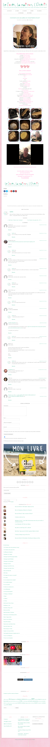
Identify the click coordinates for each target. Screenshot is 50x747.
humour (9, 701)
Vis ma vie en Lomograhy (8, 637)
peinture (11, 703)
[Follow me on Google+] (22, 482)
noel (4, 703)
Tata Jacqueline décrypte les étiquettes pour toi (12, 633)
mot (39, 701)
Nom (5, 417)
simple (29, 703)
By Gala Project (6, 545)
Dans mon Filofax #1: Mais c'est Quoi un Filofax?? (24, 513)
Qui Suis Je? (9, 10)
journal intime (17, 701)
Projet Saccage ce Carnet (8, 628)
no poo (6, 703)
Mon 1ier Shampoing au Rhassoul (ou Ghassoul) (23, 510)
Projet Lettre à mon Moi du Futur (9, 624)
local (23, 701)
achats (5, 699)
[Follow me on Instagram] (27, 482)
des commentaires (8, 723)
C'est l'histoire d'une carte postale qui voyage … (12, 547)
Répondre (10, 229)
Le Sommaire (20, 12)
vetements (39, 703)
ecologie (39, 699)
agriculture (7, 699)
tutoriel (36, 703)
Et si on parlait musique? (8, 582)
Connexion (6, 719)
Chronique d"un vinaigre (8, 554)
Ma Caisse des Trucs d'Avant (8, 603)
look (24, 701)
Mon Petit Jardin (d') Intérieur (9, 612)
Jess (9, 258)
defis (26, 699)
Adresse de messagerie (8, 422)
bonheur (19, 699)
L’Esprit (31, 10)
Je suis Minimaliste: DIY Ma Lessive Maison (22, 524)
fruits (41, 699)
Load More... (20, 679)
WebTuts (33, 739)
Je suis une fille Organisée (8, 591)
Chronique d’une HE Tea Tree (9, 566)
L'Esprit (5, 596)
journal (14, 701)
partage (8, 703)
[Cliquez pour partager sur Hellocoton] (9, 191)
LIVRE (20, 701)
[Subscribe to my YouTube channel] (30, 482)
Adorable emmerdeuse (12, 322)
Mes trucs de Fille (7, 610)
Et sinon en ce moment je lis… (9, 586)
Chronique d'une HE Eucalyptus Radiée (10, 556)
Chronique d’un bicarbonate (8, 561)
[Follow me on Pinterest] (25, 482)
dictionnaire (29, 699)
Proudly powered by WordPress (19, 739)
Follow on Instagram (28, 679)
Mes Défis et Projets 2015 (8, 607)
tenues (33, 703)
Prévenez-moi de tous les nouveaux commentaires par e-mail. (15, 438)
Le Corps (17, 10)
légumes (26, 701)
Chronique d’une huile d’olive (9, 568)
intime (12, 701)
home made (6, 701)
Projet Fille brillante (7, 621)
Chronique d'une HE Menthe (8, 559)
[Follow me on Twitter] (20, 482)
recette (19, 703)
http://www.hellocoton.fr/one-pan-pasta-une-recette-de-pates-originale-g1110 (21, 241)
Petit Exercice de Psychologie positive (10, 614)
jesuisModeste (10, 369)
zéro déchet (9, 704)
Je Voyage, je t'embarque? (8, 593)
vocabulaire (43, 703)
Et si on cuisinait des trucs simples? (10, 579)
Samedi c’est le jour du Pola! (9, 630)
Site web (5, 427)
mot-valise (41, 701)
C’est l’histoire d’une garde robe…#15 (34, 220)
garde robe (44, 699)
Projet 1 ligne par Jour (7, 617)
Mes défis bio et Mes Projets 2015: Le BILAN (23, 527)
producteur (13, 703)
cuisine (23, 699)
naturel (44, 701)
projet (16, 703)
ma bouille (30, 701)
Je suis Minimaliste (7, 589)
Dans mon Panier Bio (7, 570)
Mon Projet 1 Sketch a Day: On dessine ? (15, 220)
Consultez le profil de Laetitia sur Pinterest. (11, 693)
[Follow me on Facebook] (18, 482)
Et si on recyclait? (7, 584)
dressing (36, 699)
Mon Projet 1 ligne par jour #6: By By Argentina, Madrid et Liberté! (27, 531)
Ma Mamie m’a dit (7, 605)
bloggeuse (13, 699)
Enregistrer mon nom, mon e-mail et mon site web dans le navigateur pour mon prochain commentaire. (23, 431)
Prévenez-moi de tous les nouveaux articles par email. (14, 440)
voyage (5, 704)
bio (10, 699)
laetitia (11, 211)
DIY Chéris (6, 572)
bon (16, 699)
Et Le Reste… (39, 10)
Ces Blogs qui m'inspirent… (8, 552)
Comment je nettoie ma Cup (20, 517)
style (31, 703)
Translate (11, 501)
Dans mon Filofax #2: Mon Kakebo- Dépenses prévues (24, 506)
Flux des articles (7, 721)
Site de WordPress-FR (7, 726)
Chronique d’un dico (7, 563)
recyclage (23, 703)
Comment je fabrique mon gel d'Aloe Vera (22, 534)
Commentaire (6, 405)
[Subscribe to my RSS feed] (32, 482)
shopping (26, 703)
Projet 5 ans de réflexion (8, 619)
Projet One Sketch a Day (8, 626)
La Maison (24, 10)
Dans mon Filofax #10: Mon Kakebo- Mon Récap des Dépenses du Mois (27, 538)
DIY (33, 699)
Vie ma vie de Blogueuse (8, 635)
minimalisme (35, 701)
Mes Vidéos (29, 12)
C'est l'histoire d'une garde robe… (9, 549)
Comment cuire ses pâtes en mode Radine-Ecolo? (25, 18)
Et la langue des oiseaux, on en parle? (10, 575)
